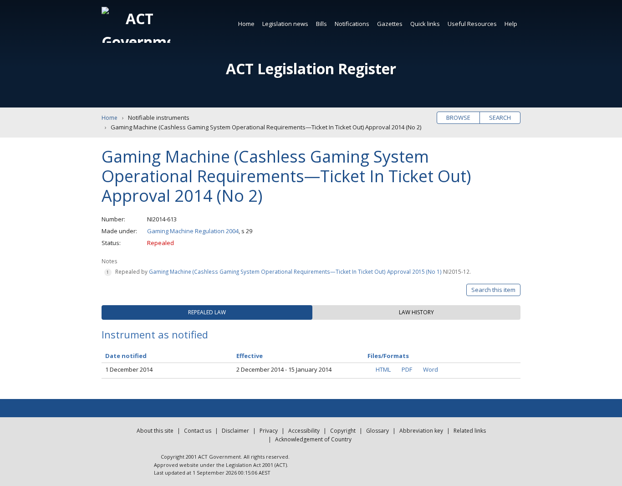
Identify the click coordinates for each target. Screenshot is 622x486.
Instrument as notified (155, 334)
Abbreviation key (421, 431)
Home (246, 24)
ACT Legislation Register (311, 69)
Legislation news (285, 24)
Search (500, 117)
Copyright (343, 431)
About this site (155, 431)
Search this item (493, 290)
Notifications (352, 24)
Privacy (269, 431)
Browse (458, 117)
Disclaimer (235, 431)
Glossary (377, 431)
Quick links (425, 24)
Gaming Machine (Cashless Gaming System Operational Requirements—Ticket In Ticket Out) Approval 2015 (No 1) (295, 271)
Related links (470, 431)
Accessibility (304, 431)
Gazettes (390, 24)
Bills (321, 24)
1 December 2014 (129, 369)
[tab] (207, 312)
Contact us (197, 431)
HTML (383, 369)
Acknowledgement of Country (313, 439)
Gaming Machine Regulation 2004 (193, 231)
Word (430, 369)
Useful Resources (472, 24)
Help (511, 24)
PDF (407, 369)
